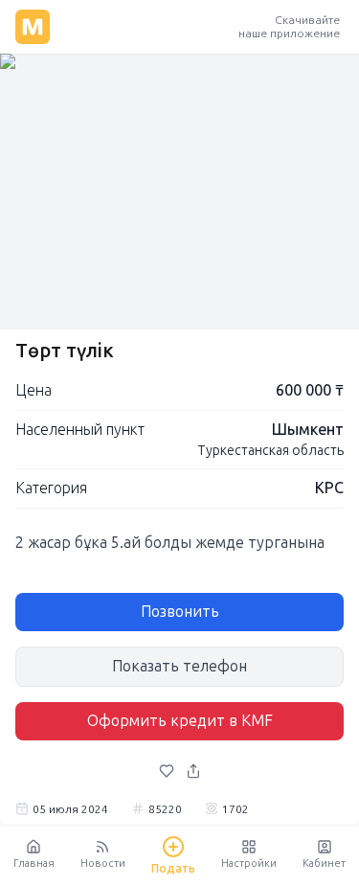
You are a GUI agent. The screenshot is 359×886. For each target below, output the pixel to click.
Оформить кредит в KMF (180, 721)
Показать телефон (179, 666)
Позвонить (180, 611)
